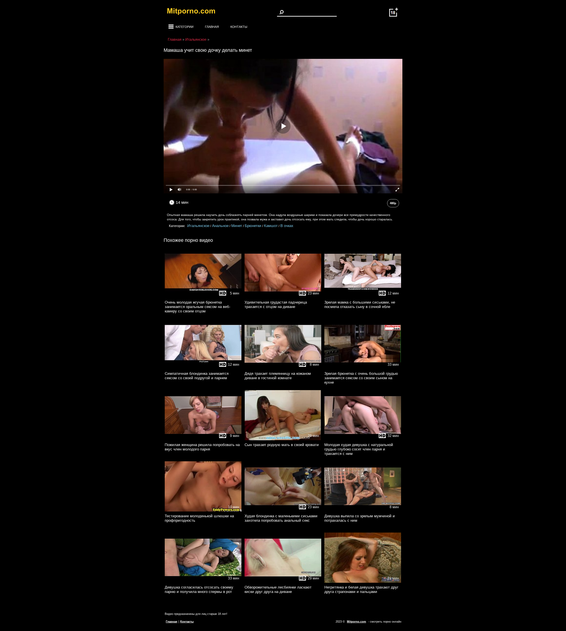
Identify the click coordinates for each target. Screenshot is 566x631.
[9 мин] (203, 439)
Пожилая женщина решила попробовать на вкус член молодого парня (202, 447)
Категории (184, 27)
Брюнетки (253, 226)
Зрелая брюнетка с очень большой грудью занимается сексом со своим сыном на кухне (361, 378)
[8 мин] (283, 368)
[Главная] (194, 12)
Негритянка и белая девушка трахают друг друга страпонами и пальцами (361, 589)
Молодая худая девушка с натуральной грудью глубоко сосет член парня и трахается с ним (358, 449)
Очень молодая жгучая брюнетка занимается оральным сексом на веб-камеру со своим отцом (197, 306)
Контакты (238, 27)
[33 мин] (362, 368)
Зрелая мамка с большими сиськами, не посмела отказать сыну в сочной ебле (359, 304)
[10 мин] (203, 510)
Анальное (220, 226)
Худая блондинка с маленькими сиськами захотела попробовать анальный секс (281, 518)
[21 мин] (362, 581)
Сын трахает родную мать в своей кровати (282, 445)
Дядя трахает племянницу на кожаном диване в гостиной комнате (278, 375)
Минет (236, 226)
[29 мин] (283, 439)
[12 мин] (362, 296)
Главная (212, 27)
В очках (286, 226)
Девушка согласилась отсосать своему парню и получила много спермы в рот (199, 589)
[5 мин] (203, 296)
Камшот (271, 226)
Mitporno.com (356, 621)
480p (393, 203)
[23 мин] (283, 296)
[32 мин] (362, 439)
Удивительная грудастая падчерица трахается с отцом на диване (276, 304)
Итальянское (198, 226)
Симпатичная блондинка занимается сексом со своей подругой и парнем (197, 375)
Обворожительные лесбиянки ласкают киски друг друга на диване (278, 589)
